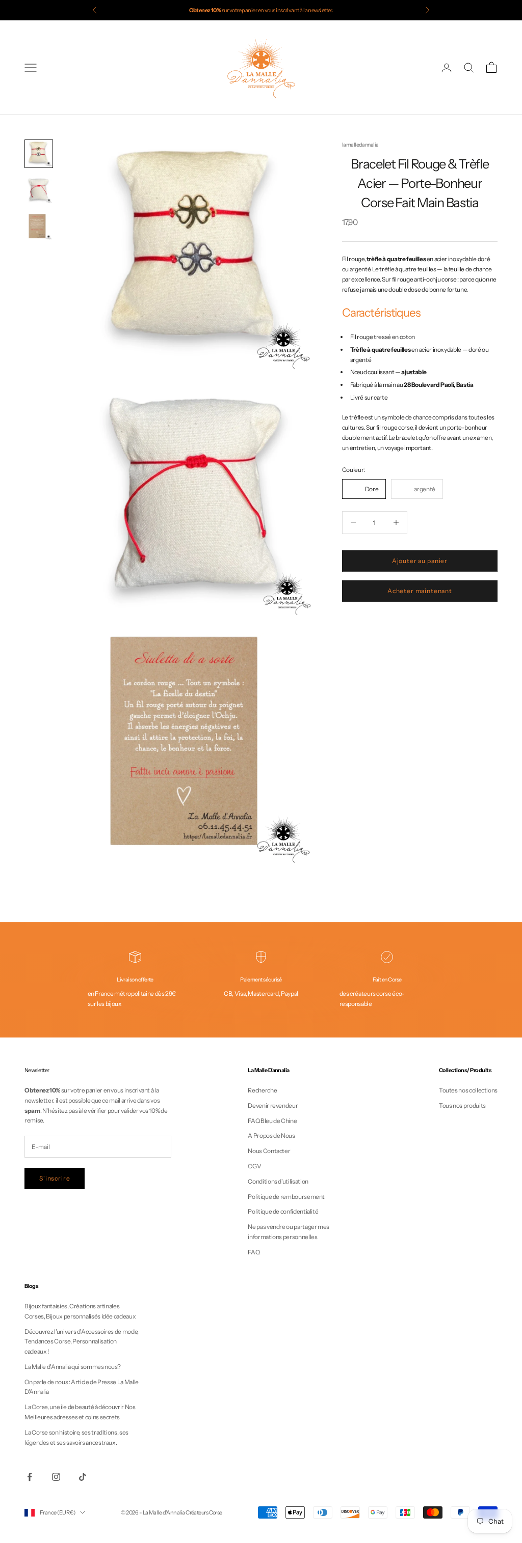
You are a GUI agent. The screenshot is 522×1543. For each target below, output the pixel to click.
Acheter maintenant (419, 591)
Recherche (262, 1090)
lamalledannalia (360, 145)
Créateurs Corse (204, 1512)
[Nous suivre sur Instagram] (56, 1477)
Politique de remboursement (286, 1196)
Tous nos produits (462, 1105)
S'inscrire (54, 1178)
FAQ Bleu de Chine (272, 1121)
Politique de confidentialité (283, 1211)
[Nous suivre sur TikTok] (82, 1477)
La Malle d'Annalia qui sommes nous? (72, 1366)
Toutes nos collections (468, 1090)
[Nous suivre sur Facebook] (29, 1477)
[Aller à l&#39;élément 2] (38, 190)
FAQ (253, 1252)
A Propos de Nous (271, 1135)
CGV (254, 1166)
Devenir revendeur (273, 1105)
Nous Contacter (269, 1151)
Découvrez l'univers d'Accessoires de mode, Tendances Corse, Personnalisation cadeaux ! (81, 1342)
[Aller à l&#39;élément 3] (38, 227)
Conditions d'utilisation (278, 1181)
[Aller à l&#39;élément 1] (38, 153)
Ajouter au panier (420, 561)
